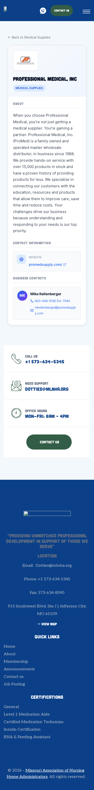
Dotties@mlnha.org (46, 389)
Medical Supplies (29, 88)
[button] (61, 10)
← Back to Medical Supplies (29, 37)
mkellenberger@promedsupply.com (55, 310)
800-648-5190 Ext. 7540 (52, 301)
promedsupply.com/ (45, 264)
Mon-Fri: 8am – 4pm (47, 416)
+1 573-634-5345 (44, 361)
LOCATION (47, 555)
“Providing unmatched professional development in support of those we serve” (47, 541)
